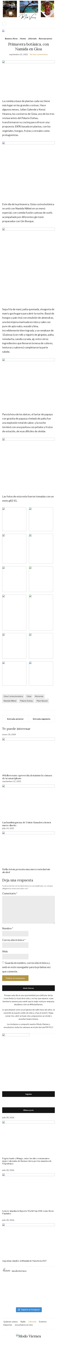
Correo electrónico (13, 940)
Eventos (43, 1321)
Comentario (9, 893)
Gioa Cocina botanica (13, 696)
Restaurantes (45, 38)
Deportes (7, 1325)
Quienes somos (10, 1321)
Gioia (29, 696)
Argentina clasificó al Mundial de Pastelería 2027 (24, 1261)
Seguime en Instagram (30, 1309)
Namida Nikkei (10, 700)
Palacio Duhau (26, 700)
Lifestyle (32, 38)
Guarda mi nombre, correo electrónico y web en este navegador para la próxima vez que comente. (26, 967)
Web (5, 951)
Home (23, 38)
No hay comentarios (39, 54)
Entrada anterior (15, 719)
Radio (23, 1321)
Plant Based (42, 700)
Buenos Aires (11, 38)
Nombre (7, 928)
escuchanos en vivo (24, 1325)
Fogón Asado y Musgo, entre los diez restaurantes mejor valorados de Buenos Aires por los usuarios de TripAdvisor (26, 1161)
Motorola (39, 696)
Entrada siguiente (41, 719)
